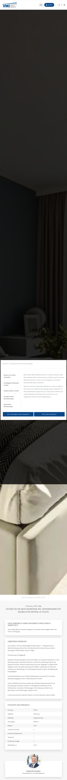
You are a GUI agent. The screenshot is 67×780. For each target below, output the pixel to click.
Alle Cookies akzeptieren (49, 414)
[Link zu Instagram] (64, 5)
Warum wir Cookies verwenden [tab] (10, 376)
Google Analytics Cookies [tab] (11, 391)
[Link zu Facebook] (61, 5)
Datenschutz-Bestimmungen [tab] (8, 405)
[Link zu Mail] (59, 5)
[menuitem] (40, 5)
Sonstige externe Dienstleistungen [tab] (9, 398)
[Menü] (40, 5)
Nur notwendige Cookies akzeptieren (18, 414)
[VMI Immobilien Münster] (10, 4)
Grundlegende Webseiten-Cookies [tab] (11, 384)
